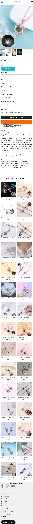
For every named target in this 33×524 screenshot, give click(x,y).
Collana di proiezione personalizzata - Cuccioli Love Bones (8, 257)
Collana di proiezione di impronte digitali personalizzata (24, 377)
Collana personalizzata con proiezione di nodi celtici (8, 237)
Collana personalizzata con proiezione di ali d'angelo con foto (8, 217)
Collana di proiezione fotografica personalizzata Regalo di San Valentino (24, 197)
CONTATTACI (5, 508)
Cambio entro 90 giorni (6, 496)
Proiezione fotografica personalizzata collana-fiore (8, 277)
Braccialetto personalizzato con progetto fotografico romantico (24, 217)
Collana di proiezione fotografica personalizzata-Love (24, 417)
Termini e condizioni (6, 505)
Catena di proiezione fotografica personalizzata (8, 397)
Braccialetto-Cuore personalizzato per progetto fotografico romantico (24, 397)
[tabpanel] (16, 27)
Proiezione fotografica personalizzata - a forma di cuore (24, 297)
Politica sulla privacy (6, 498)
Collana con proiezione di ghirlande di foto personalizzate (8, 417)
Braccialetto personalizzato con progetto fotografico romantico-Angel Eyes (24, 237)
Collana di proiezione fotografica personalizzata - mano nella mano (8, 437)
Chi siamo (3, 503)
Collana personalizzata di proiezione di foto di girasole (8, 317)
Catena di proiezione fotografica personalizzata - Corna (8, 337)
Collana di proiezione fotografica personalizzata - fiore (24, 257)
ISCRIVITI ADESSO (8, 522)
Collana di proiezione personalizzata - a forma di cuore (8, 457)
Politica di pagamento (7, 514)
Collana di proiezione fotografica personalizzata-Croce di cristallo (24, 277)
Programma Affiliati (7, 511)
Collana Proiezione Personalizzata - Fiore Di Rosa (8, 297)
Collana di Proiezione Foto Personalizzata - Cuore (8, 197)
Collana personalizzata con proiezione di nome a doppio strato (8, 357)
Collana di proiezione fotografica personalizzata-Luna (24, 437)
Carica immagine (8, 68)
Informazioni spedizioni (6, 493)
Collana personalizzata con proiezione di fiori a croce (24, 477)
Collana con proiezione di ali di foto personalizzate (8, 377)
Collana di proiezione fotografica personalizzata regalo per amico (24, 357)
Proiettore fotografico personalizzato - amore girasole (8, 477)
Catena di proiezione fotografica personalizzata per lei (24, 337)
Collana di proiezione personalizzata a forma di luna (24, 317)
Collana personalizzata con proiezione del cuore (24, 457)
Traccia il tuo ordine (6, 490)
